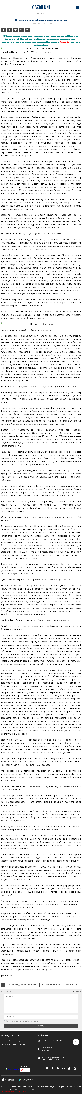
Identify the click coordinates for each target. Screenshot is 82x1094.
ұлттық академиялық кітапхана (22, 985)
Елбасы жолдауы (73, 985)
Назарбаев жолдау (51, 985)
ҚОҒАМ (43, 13)
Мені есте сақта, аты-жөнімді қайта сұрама (22, 1021)
